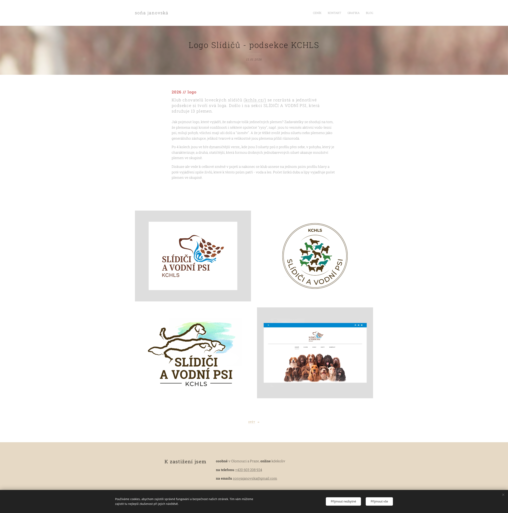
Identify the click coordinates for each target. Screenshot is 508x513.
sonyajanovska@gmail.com (255, 478)
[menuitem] (318, 13)
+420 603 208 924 (248, 469)
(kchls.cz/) (255, 99)
